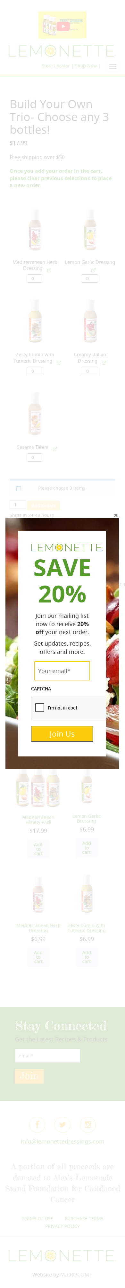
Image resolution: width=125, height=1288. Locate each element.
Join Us (62, 734)
